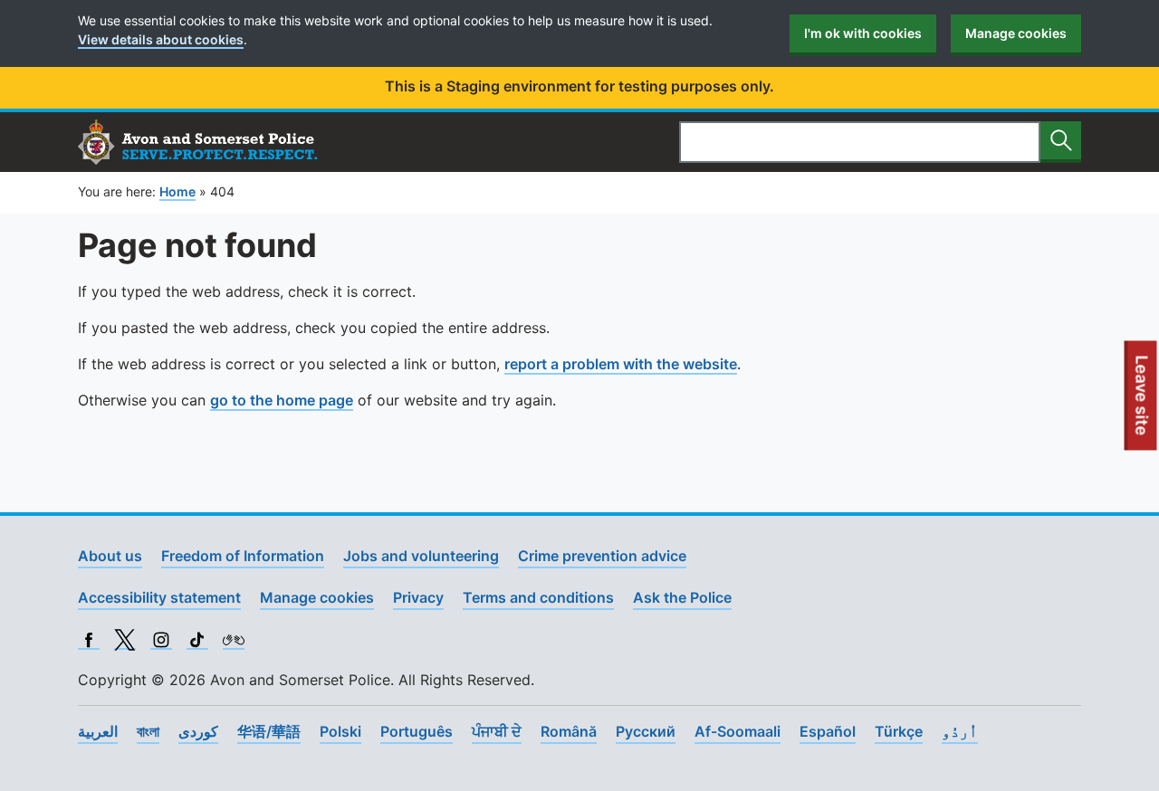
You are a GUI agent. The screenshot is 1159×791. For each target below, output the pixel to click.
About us (110, 556)
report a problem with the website (620, 364)
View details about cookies (161, 39)
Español (828, 731)
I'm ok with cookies (863, 33)
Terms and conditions (538, 597)
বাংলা (148, 731)
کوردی (198, 731)
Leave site (1143, 403)
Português (416, 731)
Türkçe (899, 731)
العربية (98, 731)
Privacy (418, 597)
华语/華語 (269, 731)
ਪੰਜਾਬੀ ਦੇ (497, 731)
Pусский (645, 731)
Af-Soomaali (737, 731)
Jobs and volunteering (421, 556)
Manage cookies (1016, 33)
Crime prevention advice (602, 556)
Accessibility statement (159, 597)
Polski (340, 731)
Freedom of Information (242, 556)
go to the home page (281, 400)
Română (569, 731)
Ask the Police (682, 597)
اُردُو (960, 731)
